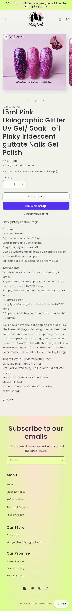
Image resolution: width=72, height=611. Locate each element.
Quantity (7, 177)
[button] (4, 19)
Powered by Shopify (46, 604)
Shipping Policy (16, 492)
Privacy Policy (15, 514)
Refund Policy (15, 499)
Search (11, 484)
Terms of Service (17, 507)
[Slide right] (43, 100)
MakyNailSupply (30, 604)
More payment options (36, 213)
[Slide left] (28, 100)
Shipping (7, 165)
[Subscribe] (61, 460)
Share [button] (10, 399)
